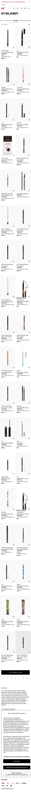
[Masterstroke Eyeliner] (23, 181)
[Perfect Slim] (7, 464)
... (19, 677)
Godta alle (17, 761)
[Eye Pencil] (23, 216)
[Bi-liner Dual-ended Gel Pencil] (7, 499)
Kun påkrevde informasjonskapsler (17, 767)
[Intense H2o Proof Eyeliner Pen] (23, 38)
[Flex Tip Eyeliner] (23, 110)
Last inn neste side (15, 672)
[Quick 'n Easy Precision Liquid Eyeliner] (23, 287)
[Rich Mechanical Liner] (23, 535)
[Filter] (29, 24)
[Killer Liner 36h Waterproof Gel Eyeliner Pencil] (23, 74)
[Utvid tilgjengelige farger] (18, 57)
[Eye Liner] (23, 428)
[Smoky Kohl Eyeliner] (7, 110)
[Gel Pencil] (23, 145)
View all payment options (7, 788)
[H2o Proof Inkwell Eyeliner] (7, 428)
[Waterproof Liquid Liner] (7, 535)
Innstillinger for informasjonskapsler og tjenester (17, 774)
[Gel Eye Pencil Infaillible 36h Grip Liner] (7, 38)
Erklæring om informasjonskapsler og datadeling (17, 756)
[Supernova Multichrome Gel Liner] (23, 571)
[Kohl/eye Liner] (7, 322)
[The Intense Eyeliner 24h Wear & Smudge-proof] (7, 74)
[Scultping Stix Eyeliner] (7, 181)
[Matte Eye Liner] (7, 393)
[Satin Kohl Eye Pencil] (23, 358)
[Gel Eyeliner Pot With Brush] (7, 145)
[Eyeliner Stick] (7, 358)
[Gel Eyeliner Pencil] (7, 216)
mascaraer (4, 703)
